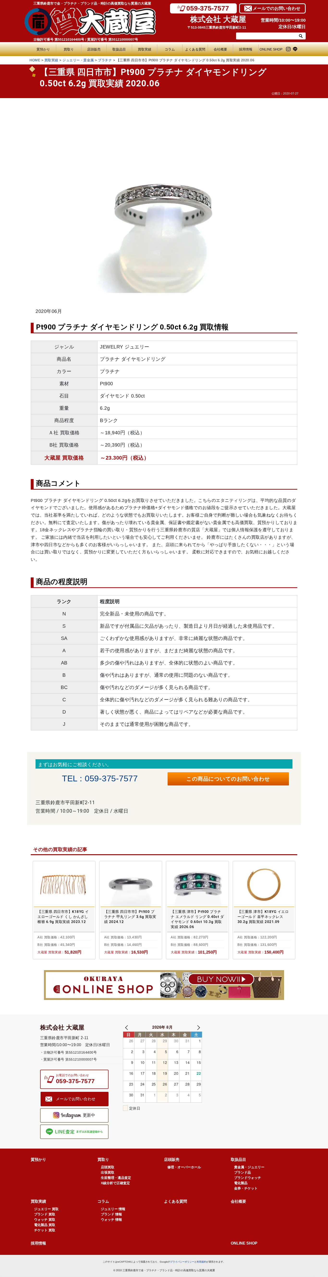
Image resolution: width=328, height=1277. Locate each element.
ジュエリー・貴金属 (78, 60)
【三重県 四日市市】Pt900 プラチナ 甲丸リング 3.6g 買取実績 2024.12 (130, 917)
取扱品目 (119, 49)
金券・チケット (246, 1188)
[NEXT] (197, 1027)
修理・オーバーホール (184, 1167)
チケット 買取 (44, 1230)
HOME (35, 60)
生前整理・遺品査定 (116, 1177)
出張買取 (107, 1172)
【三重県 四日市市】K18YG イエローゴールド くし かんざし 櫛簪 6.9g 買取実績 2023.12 (63, 917)
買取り (69, 49)
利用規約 (201, 1261)
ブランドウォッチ (247, 1177)
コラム (170, 49)
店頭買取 (107, 1167)
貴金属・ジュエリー (249, 1167)
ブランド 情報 (111, 1214)
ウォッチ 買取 (44, 1219)
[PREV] (127, 1027)
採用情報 (245, 49)
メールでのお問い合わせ (276, 8)
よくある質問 (196, 49)
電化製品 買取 (44, 1224)
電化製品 (241, 1183)
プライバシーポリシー (182, 1261)
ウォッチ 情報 (111, 1219)
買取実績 (144, 49)
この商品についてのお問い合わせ (228, 779)
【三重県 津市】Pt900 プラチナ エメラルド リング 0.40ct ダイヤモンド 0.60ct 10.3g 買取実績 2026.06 (197, 919)
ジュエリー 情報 (113, 1209)
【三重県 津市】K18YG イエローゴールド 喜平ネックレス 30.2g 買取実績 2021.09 (263, 917)
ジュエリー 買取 (46, 1209)
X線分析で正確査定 (115, 1183)
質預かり (43, 49)
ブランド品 (242, 1172)
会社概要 (220, 49)
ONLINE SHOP (271, 49)
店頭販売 (94, 49)
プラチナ (105, 60)
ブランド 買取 (44, 1214)
